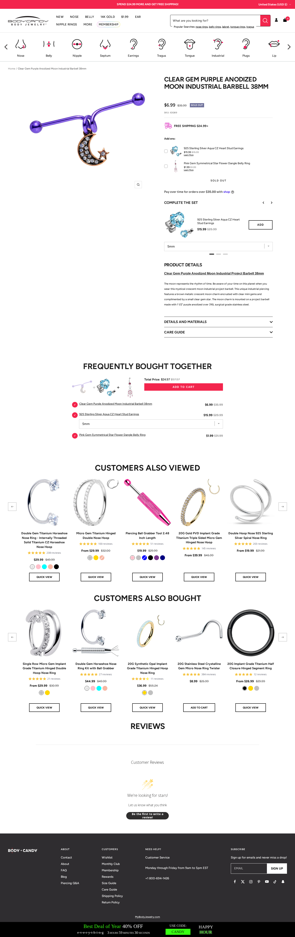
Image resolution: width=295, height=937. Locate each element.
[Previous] (6, 47)
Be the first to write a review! (147, 815)
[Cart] (285, 20)
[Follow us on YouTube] (267, 882)
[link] (32, 566)
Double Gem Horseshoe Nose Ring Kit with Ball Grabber (95, 666)
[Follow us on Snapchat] (283, 882)
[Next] (288, 47)
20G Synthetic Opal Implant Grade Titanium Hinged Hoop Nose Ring (147, 668)
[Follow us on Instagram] (251, 882)
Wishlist (107, 857)
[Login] (276, 20)
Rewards (107, 877)
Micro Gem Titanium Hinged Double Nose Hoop (96, 535)
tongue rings (237, 26)
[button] (12, 506)
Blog (64, 877)
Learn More (188, 155)
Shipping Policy (112, 896)
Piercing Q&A (70, 883)
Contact (66, 857)
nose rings (202, 26)
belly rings (215, 26)
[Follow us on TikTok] (275, 882)
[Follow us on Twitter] (243, 882)
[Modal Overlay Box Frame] (147, 929)
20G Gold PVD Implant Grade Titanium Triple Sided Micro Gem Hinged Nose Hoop (199, 537)
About (65, 864)
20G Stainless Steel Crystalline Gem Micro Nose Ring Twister (199, 666)
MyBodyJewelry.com (147, 916)
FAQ (64, 870)
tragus (250, 26)
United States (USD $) (272, 4)
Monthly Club (111, 864)
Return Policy (111, 902)
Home (11, 68)
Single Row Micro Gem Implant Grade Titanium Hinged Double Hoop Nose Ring (44, 668)
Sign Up (277, 868)
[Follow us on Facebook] (235, 882)
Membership (110, 870)
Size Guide (109, 883)
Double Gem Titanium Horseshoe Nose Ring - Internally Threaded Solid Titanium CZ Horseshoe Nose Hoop (44, 540)
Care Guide (109, 889)
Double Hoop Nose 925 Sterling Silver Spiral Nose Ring (250, 535)
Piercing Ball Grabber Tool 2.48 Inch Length (147, 535)
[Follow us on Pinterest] (259, 882)
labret (225, 26)
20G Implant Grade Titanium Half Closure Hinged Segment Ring (250, 666)
